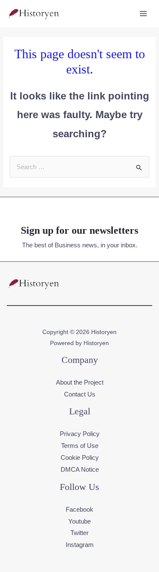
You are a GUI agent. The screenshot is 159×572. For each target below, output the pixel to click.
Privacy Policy (80, 433)
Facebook (79, 509)
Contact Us (79, 394)
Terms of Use (79, 445)
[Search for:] (79, 166)
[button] (145, 283)
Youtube (79, 521)
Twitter (79, 532)
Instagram (80, 544)
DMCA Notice (80, 469)
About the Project (79, 382)
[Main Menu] (143, 14)
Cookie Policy (80, 457)
